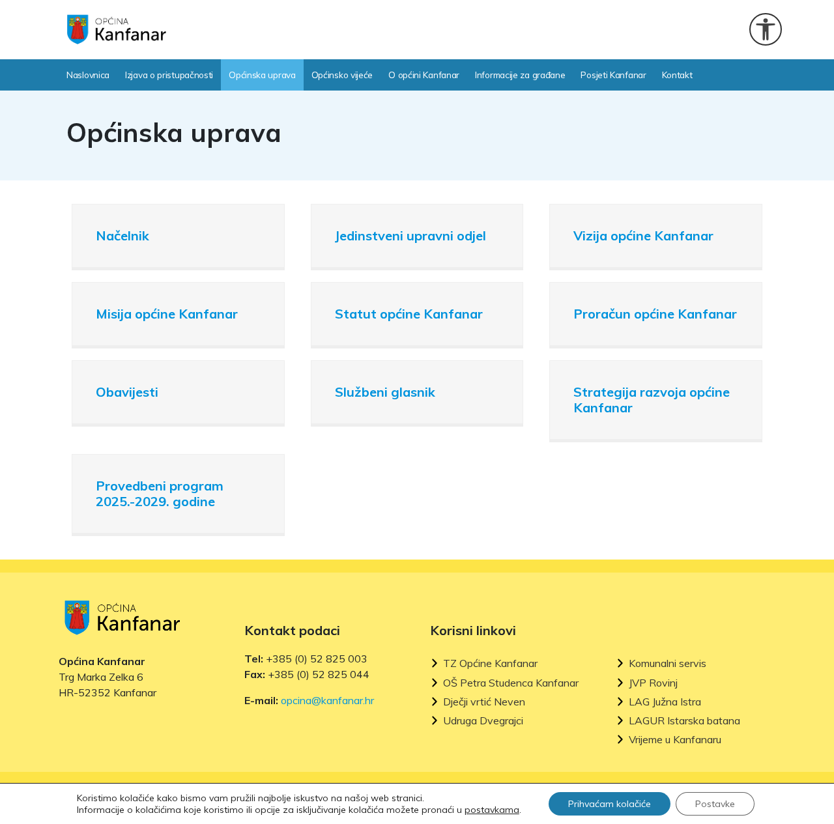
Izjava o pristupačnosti (169, 74)
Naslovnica (87, 74)
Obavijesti (127, 392)
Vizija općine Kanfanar (643, 235)
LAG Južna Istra (665, 702)
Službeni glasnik (385, 392)
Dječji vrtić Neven (484, 702)
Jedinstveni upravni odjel (410, 235)
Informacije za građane (520, 74)
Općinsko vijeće (342, 74)
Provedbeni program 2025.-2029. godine (159, 493)
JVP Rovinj (653, 683)
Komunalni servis (667, 663)
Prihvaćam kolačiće (609, 804)
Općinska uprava (262, 74)
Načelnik (122, 235)
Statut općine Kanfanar (409, 313)
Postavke (715, 804)
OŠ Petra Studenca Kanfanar (511, 683)
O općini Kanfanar (423, 74)
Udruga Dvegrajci (483, 721)
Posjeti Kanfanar (613, 74)
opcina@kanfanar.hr (327, 700)
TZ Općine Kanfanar (490, 663)
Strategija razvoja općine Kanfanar (651, 400)
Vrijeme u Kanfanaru (675, 739)
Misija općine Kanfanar (167, 313)
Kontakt (677, 74)
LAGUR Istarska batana (684, 721)
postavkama (492, 810)
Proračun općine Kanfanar (655, 313)
